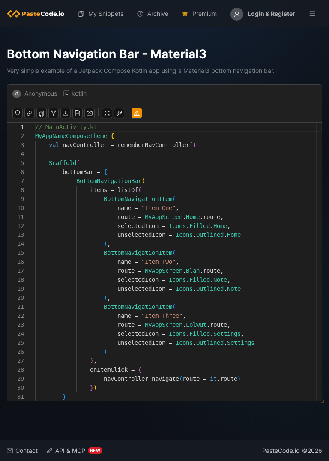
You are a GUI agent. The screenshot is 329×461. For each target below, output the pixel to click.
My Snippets (105, 13)
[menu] (164, 13)
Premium (204, 13)
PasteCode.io (280, 450)
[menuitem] (39, 13)
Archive (157, 13)
